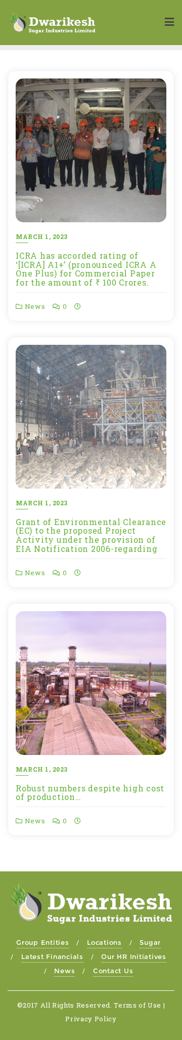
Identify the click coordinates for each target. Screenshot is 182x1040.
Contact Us (113, 971)
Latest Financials (52, 956)
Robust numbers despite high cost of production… (90, 793)
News (34, 306)
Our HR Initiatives (133, 956)
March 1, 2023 (42, 236)
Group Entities (42, 942)
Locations (104, 942)
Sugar (150, 942)
